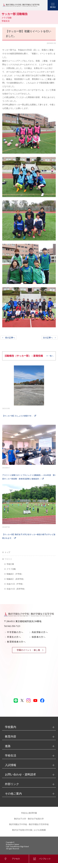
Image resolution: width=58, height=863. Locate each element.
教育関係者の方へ (16, 642)
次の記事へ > (49, 337)
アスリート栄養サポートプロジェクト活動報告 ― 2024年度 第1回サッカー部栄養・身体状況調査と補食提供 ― (29, 473)
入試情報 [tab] (10, 765)
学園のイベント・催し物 (28, 650)
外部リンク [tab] (12, 784)
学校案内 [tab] (10, 726)
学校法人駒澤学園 (29, 813)
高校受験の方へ (40, 632)
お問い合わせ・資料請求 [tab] (20, 774)
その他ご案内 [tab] (13, 793)
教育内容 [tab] (10, 736)
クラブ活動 (11, 569)
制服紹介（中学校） (15, 574)
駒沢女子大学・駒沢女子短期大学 (29, 819)
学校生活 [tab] (10, 755)
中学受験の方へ (15, 632)
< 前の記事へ (8, 337)
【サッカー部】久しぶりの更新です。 (17, 412)
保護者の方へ (39, 637)
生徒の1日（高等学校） (16, 589)
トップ (7, 552)
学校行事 (10, 564)
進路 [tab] (8, 746)
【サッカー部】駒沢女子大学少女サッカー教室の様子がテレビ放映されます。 (28, 532)
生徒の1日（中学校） (15, 584)
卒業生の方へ (14, 637)
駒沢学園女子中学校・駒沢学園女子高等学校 (29, 824)
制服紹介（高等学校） (16, 579)
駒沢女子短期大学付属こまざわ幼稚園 (29, 830)
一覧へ (50, 356)
